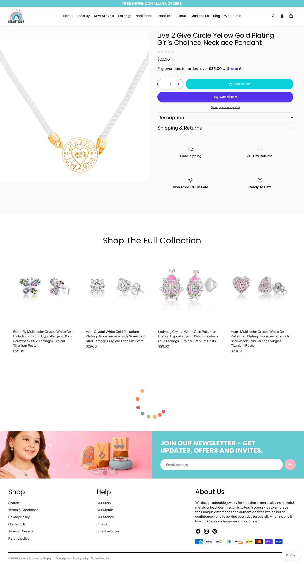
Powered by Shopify (40, 558)
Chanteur (22, 558)
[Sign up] (290, 464)
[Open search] (273, 15)
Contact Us (16, 524)
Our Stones (105, 517)
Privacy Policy (19, 517)
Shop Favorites (108, 531)
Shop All (103, 524)
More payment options (225, 107)
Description (170, 117)
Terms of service (100, 558)
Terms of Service (21, 531)
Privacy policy (80, 558)
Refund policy (18, 538)
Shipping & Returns (179, 128)
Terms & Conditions (23, 510)
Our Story (104, 503)
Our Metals (105, 510)
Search (13, 503)
